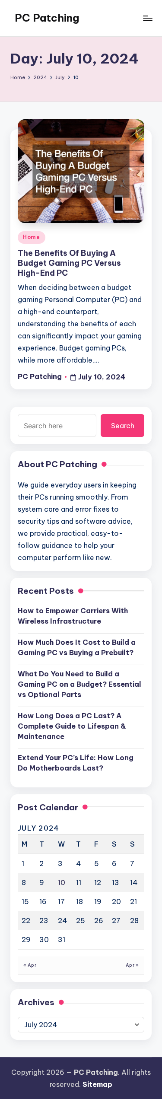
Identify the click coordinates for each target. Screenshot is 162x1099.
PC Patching (47, 17)
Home (31, 237)
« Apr (29, 965)
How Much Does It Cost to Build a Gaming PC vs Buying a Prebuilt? (77, 647)
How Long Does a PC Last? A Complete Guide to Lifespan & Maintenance (72, 726)
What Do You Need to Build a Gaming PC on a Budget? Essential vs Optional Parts (79, 684)
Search (122, 425)
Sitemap (97, 1084)
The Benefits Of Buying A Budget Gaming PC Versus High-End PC (69, 263)
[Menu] (147, 18)
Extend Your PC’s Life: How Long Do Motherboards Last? (75, 762)
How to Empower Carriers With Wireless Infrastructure (73, 615)
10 (61, 882)
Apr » (132, 965)
